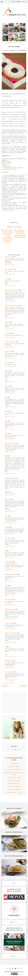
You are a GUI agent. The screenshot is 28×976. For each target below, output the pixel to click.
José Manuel (8, 362)
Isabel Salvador (8, 599)
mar (6, 397)
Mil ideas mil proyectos (14, 769)
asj (5, 647)
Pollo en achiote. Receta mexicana (20, 236)
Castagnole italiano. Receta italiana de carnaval (7, 239)
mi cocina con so (9, 256)
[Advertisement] (7, 702)
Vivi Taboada (8, 333)
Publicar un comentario (9, 683)
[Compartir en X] (13, 222)
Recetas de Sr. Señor (14, 777)
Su (5, 551)
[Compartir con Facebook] (11, 222)
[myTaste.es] (14, 956)
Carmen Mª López (9, 623)
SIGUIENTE (5, 686)
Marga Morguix (9, 562)
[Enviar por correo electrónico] (17, 222)
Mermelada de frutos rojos (9, 169)
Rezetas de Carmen (14, 780)
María (6, 585)
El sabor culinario (14, 766)
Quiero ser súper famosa (11, 633)
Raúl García (8, 499)
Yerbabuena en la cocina (14, 792)
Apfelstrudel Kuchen (10, 478)
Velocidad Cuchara (14, 789)
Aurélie (7, 279)
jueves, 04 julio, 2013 (10, 667)
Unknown (7, 322)
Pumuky (7, 371)
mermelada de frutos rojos (17, 207)
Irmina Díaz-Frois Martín (11, 574)
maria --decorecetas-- (10, 341)
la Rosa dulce (8, 351)
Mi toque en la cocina (10, 609)
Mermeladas (13, 50)
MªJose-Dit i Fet (9, 660)
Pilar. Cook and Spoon (10, 443)
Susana (6, 433)
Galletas (5, 50)
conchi (6, 411)
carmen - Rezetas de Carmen (12, 290)
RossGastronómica (14, 783)
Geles (6, 516)
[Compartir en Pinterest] (15, 222)
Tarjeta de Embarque (14, 786)
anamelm (7, 386)
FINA (6, 421)
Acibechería (14, 763)
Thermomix (22, 50)
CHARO (7, 527)
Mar (6, 456)
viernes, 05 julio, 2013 (10, 680)
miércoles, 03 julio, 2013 (11, 618)
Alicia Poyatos (8, 538)
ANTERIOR (23, 686)
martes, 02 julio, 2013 (10, 264)
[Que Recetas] (14, 922)
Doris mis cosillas (9, 269)
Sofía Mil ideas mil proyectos (12, 305)
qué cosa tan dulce (9, 672)
